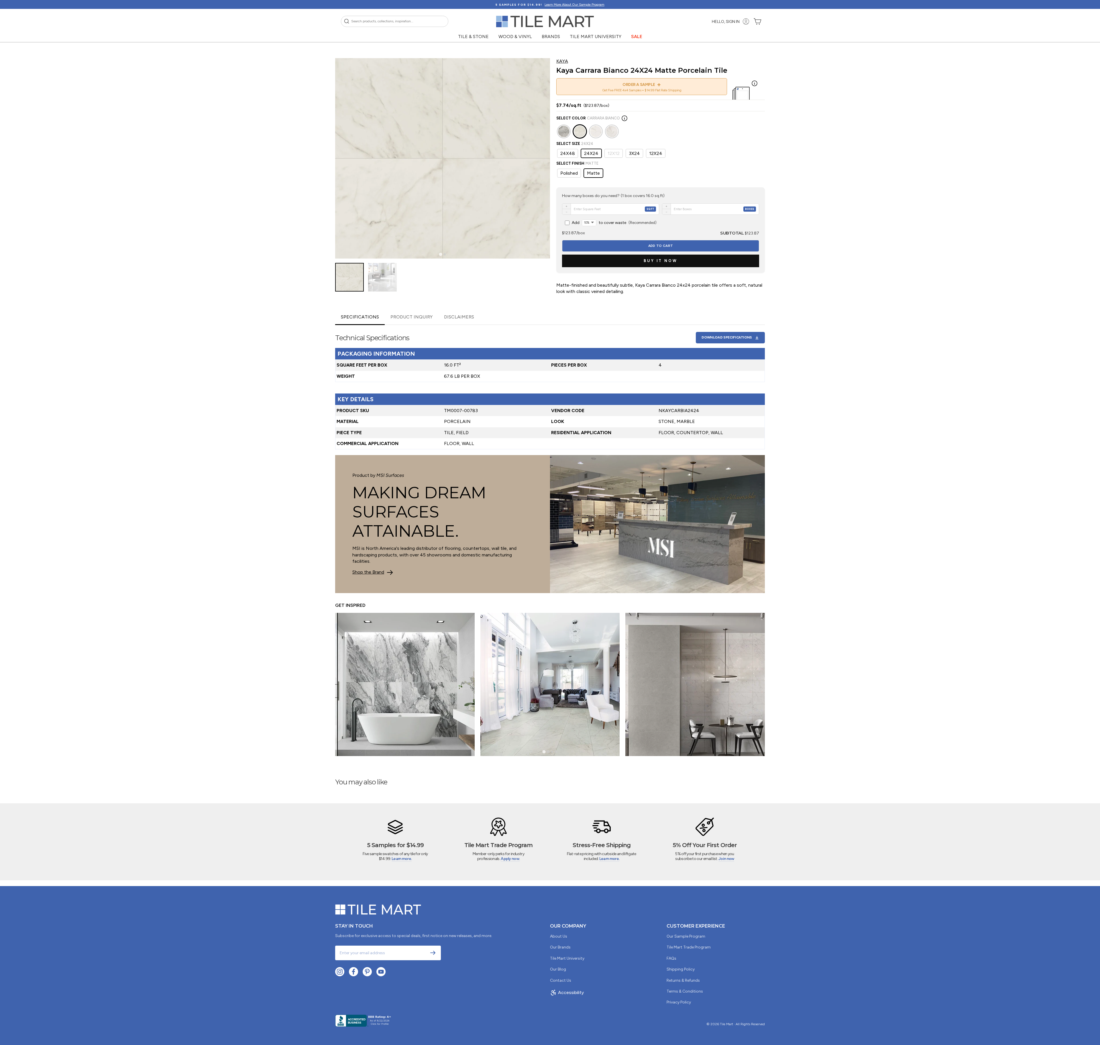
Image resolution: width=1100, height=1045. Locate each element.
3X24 (634, 153)
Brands (551, 36)
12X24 (655, 153)
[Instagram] (339, 971)
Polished (569, 173)
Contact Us (560, 980)
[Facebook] (353, 971)
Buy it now (660, 261)
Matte (593, 173)
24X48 (567, 153)
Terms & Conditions (685, 991)
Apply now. (510, 858)
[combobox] (394, 21)
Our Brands (560, 947)
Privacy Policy (679, 1002)
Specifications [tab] (360, 317)
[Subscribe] (432, 952)
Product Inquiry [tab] (411, 317)
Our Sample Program (686, 936)
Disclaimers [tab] (459, 317)
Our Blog (558, 969)
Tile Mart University (595, 36)
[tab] (440, 254)
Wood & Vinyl (515, 36)
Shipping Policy (681, 969)
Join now (726, 858)
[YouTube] (381, 971)
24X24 (591, 153)
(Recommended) (614, 222)
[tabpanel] (550, 387)
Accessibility (571, 992)
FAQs (671, 958)
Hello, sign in (726, 21)
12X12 (614, 153)
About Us (558, 936)
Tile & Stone (473, 36)
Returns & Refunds (683, 980)
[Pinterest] (367, 971)
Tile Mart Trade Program (689, 947)
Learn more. (402, 858)
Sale (636, 36)
